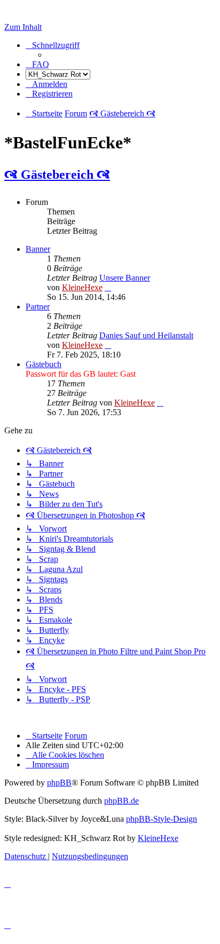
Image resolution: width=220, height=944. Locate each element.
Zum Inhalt (23, 26)
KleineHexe (82, 287)
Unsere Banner (124, 277)
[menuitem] (37, 64)
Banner (38, 248)
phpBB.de (121, 800)
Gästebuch (43, 364)
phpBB (59, 782)
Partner (38, 306)
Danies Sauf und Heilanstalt (146, 335)
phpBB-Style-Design (161, 818)
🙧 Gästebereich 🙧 (57, 174)
